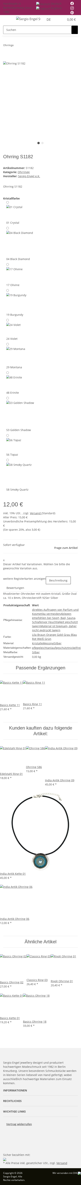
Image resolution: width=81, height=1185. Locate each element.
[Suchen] (75, 30)
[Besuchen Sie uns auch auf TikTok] (6, 1147)
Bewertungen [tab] (15, 588)
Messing (48, 643)
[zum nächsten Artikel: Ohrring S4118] (24, 46)
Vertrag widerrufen (19, 1124)
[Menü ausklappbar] (8, 19)
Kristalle (37, 643)
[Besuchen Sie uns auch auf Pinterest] (6, 1138)
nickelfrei (75, 648)
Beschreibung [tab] (58, 580)
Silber (58, 643)
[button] (57, 19)
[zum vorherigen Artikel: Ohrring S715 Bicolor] (17, 46)
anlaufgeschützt (58, 648)
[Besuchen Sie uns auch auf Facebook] (6, 1134)
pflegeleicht (39, 648)
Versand (35, 513)
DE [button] (49, 19)
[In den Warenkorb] (6, 59)
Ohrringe (24, 172)
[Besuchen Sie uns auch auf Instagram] (6, 1143)
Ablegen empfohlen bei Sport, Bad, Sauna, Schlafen (54, 618)
